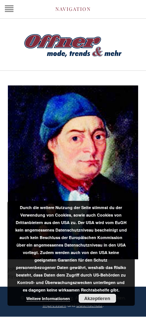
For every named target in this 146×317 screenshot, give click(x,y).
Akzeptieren (97, 298)
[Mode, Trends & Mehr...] (73, 55)
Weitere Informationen (48, 298)
